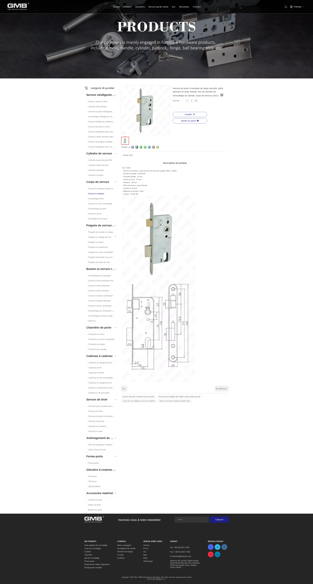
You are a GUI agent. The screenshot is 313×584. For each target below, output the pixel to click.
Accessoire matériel (99, 493)
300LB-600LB (94, 486)
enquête (188, 114)
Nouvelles (184, 6)
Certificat (120, 558)
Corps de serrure (97, 182)
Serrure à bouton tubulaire (99, 301)
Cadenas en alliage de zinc (100, 383)
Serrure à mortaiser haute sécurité (103, 189)
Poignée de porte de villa (99, 262)
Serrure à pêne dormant (98, 291)
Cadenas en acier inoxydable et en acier (103, 378)
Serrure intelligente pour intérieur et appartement (103, 132)
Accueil (116, 6)
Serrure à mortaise (96, 194)
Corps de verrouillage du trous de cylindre (139, 401)
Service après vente (158, 6)
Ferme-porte (94, 456)
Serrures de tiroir (95, 411)
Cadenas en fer (95, 368)
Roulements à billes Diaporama (96, 564)
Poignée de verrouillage (102, 225)
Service (146, 545)
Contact (197, 6)
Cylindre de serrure (99, 153)
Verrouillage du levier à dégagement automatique (103, 316)
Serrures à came (95, 431)
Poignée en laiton (96, 242)
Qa (144, 552)
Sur (173, 6)
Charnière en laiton (96, 344)
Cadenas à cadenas (99, 356)
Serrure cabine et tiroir (97, 102)
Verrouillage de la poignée (99, 276)
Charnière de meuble (97, 349)
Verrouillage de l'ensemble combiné (103, 311)
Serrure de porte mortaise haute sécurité (138, 397)
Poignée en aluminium (98, 247)
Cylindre (87, 552)
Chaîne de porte (95, 500)
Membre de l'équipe (125, 552)
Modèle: (126, 155)
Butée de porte (94, 505)
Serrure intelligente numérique (102, 94)
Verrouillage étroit (96, 199)
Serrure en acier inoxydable (100, 204)
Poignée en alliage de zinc (99, 237)
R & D (145, 548)
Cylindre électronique (97, 107)
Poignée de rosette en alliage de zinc (103, 232)
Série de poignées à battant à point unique (103, 445)
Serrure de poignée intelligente (101, 142)
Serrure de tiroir (96, 399)
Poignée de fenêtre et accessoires (103, 257)
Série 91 (92, 321)
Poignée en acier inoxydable (100, 252)
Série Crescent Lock (97, 450)
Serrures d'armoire (96, 421)
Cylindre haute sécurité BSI (100, 160)
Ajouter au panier (188, 121)
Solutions (140, 6)
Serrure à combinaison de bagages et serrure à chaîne (103, 388)
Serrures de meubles (97, 426)
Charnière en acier (96, 334)
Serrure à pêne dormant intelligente (103, 137)
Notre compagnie (124, 545)
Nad (145, 555)
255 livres (92, 481)
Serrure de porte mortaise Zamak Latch (174, 401)
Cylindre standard (96, 170)
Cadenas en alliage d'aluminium (102, 363)
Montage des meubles (93, 567)
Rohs (145, 558)
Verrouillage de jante (97, 209)
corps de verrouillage (92, 548)
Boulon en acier (95, 510)
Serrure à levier (95, 214)
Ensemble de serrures (97, 219)
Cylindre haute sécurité (98, 165)
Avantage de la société (126, 548)
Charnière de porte (98, 327)
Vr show (120, 555)
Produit (128, 6)
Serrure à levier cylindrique (100, 306)
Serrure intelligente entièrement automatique (103, 122)
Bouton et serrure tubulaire (102, 269)
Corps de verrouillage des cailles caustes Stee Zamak (179, 397)
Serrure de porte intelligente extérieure (103, 112)
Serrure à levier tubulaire (99, 286)
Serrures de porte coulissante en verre (103, 416)
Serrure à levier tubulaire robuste (102, 281)
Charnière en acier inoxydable (101, 339)
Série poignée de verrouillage (95, 545)
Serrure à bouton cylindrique (100, 296)
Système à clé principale (99, 393)
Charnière (88, 555)
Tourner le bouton (95, 175)
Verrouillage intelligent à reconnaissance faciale (103, 117)
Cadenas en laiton (96, 373)
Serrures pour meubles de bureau (102, 406)
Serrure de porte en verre (99, 127)
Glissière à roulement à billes (102, 469)
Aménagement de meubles (102, 438)
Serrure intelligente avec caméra (102, 147)
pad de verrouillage (91, 558)
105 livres (92, 476)
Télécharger (148, 561)
